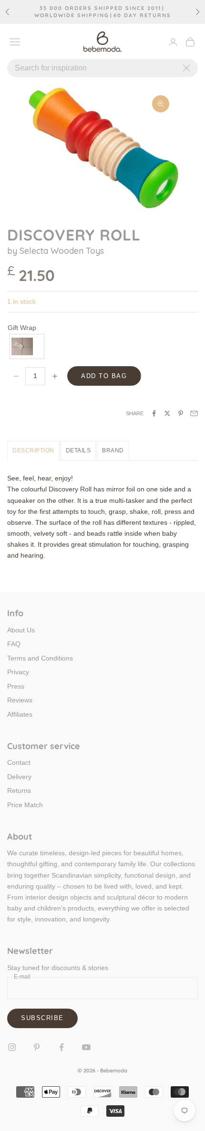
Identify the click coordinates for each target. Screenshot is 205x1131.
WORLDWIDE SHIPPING (71, 15)
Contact (19, 762)
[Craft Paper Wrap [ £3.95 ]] (27, 346)
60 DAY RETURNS (142, 15)
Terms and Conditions (40, 658)
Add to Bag (104, 376)
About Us (21, 630)
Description (33, 450)
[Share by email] (194, 413)
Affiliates (19, 714)
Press (15, 686)
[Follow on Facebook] (61, 1047)
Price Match (25, 805)
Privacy (18, 672)
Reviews (19, 700)
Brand (113, 450)
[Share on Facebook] (154, 413)
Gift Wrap (22, 327)
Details (78, 450)
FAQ (13, 644)
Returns (19, 790)
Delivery (19, 777)
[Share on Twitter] (167, 413)
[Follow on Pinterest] (36, 1047)
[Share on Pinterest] (180, 413)
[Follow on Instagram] (12, 1047)
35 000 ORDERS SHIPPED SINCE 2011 (100, 8)
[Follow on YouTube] (86, 1047)
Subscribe (42, 1017)
